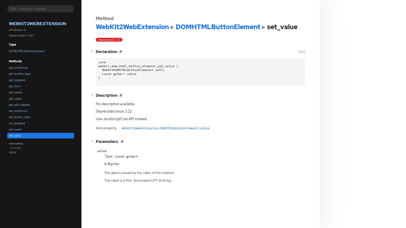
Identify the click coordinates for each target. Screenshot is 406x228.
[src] (301, 51)
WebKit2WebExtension (37, 23)
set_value (15, 135)
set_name (15, 129)
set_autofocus (18, 111)
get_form (15, 86)
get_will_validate (19, 105)
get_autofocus (18, 67)
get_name (15, 92)
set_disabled (17, 123)
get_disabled (17, 80)
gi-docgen (16, 147)
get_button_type (20, 74)
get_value (15, 98)
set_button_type (19, 117)
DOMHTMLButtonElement (27, 51)
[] (93, 51)
